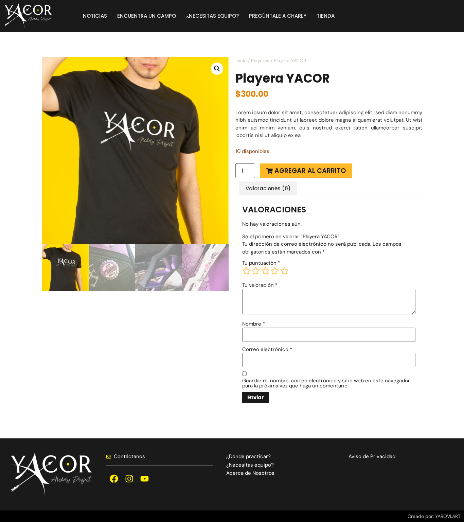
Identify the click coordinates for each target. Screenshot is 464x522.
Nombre (253, 324)
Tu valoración (260, 285)
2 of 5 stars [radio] (256, 271)
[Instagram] (129, 478)
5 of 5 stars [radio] (284, 271)
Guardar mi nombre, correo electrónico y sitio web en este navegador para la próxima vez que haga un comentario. (326, 383)
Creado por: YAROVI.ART (434, 516)
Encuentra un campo (146, 15)
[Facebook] (114, 478)
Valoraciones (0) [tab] (268, 188)
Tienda (326, 15)
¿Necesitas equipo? (212, 15)
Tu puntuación (261, 263)
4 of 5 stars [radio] (275, 271)
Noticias (95, 15)
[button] (217, 69)
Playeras (260, 60)
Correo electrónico (267, 349)
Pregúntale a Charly (277, 15)
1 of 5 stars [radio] (246, 271)
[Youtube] (144, 478)
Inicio (241, 60)
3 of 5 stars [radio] (265, 271)
